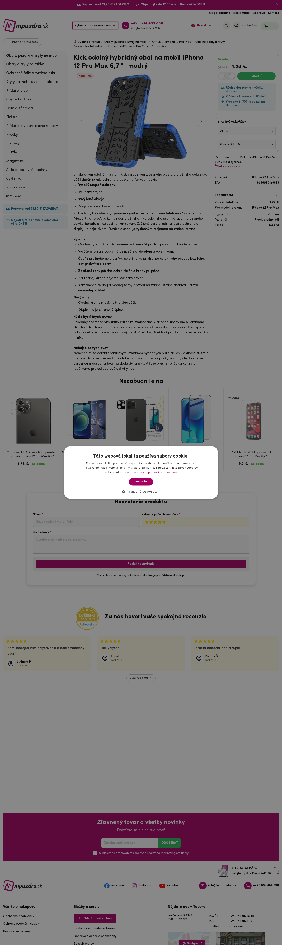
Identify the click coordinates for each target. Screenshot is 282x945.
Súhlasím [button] (141, 481)
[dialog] (141, 472)
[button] (141, 491)
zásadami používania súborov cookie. (158, 472)
